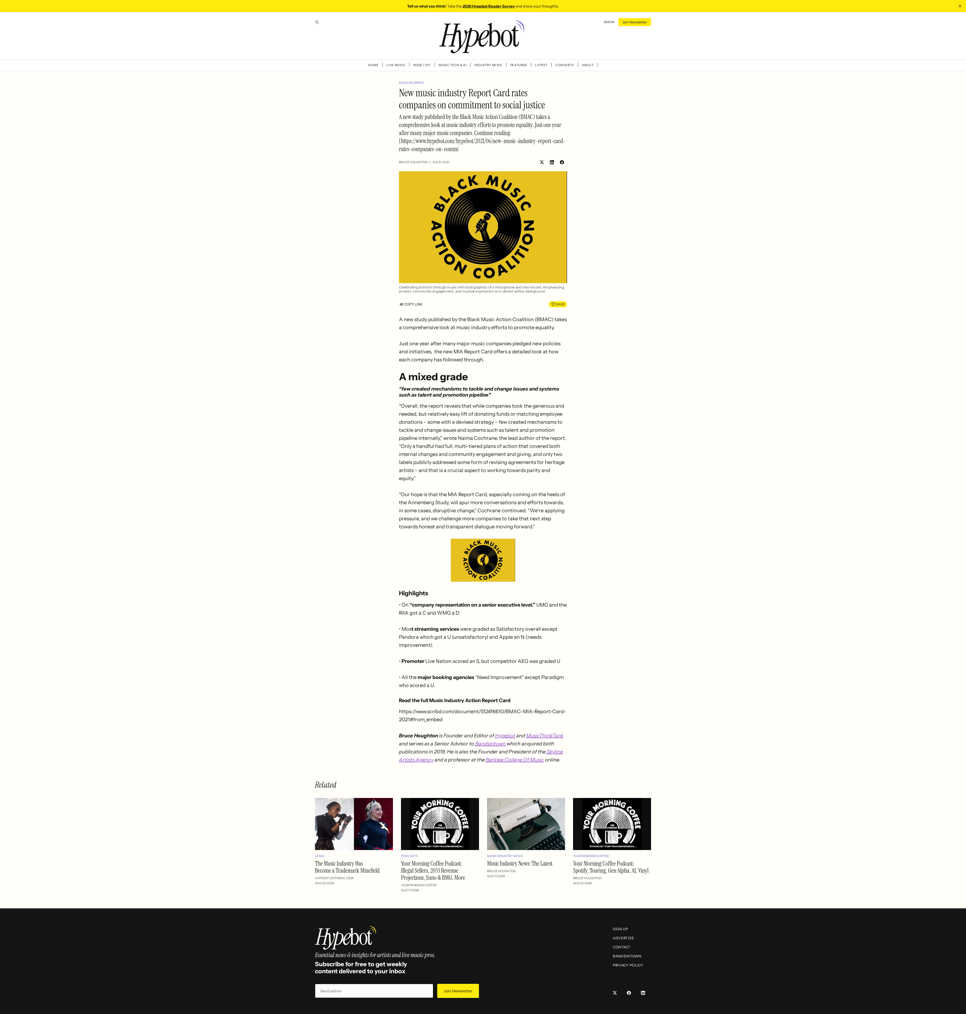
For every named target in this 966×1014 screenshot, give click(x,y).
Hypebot (505, 736)
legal (320, 856)
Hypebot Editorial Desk (334, 878)
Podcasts (409, 856)
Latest (541, 65)
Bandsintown (490, 744)
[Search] (317, 22)
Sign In (609, 22)
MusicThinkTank (545, 736)
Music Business (411, 82)
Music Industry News (504, 856)
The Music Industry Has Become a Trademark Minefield (347, 867)
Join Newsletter (634, 22)
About (588, 65)
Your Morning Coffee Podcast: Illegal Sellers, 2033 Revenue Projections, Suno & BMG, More (433, 870)
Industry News (488, 65)
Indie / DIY (422, 65)
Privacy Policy (628, 965)
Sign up (620, 929)
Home (373, 65)
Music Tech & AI (453, 65)
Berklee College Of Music (515, 760)
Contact (621, 947)
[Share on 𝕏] (542, 162)
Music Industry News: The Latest (519, 863)
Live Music (395, 65)
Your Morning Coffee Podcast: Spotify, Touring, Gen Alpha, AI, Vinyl (611, 867)
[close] (960, 6)
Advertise (623, 938)
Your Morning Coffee (419, 885)
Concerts (564, 65)
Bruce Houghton (413, 162)
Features (518, 65)
